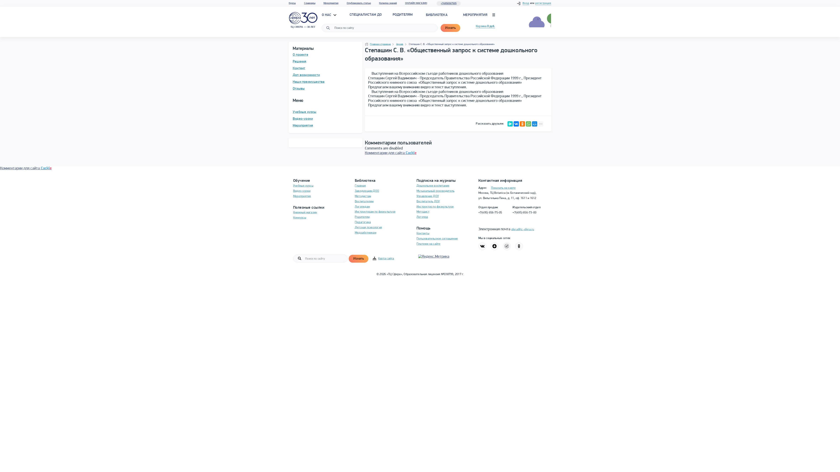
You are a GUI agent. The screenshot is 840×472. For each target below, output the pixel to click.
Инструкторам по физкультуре (375, 211)
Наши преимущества (308, 82)
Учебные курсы (305, 112)
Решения (299, 61)
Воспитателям (364, 201)
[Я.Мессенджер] (510, 124)
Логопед (422, 217)
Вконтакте (482, 246)
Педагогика (363, 222)
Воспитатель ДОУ (428, 201)
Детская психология (368, 227)
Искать (450, 28)
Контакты (422, 233)
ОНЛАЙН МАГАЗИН (416, 3)
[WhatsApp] (528, 124)
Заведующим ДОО (367, 191)
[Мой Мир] (534, 124)
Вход (526, 3)
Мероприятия (331, 3)
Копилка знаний (388, 3)
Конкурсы (299, 217)
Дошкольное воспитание (433, 185)
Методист (422, 211)
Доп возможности (306, 75)
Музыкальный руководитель (435, 191)
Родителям (362, 217)
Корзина (485, 26)
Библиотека (437, 15)
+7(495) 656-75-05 (490, 212)
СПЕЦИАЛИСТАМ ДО (366, 15)
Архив (399, 44)
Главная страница (380, 44)
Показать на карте (503, 188)
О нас (327, 15)
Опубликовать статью (359, 3)
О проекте (300, 55)
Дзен (495, 246)
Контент (299, 68)
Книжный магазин (305, 212)
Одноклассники (519, 246)
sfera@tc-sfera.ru (522, 229)
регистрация (543, 3)
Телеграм (507, 246)
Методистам (363, 196)
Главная (360, 185)
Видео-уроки (303, 119)
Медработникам (365, 232)
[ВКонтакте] (516, 124)
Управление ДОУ (427, 196)
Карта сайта (386, 258)
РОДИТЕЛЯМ (403, 15)
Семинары (309, 3)
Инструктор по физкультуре (435, 206)
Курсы (292, 3)
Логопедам (362, 206)
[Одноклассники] (522, 124)
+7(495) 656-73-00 (524, 212)
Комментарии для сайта (390, 153)
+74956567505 (449, 3)
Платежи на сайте (428, 244)
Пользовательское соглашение (437, 238)
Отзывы (299, 88)
